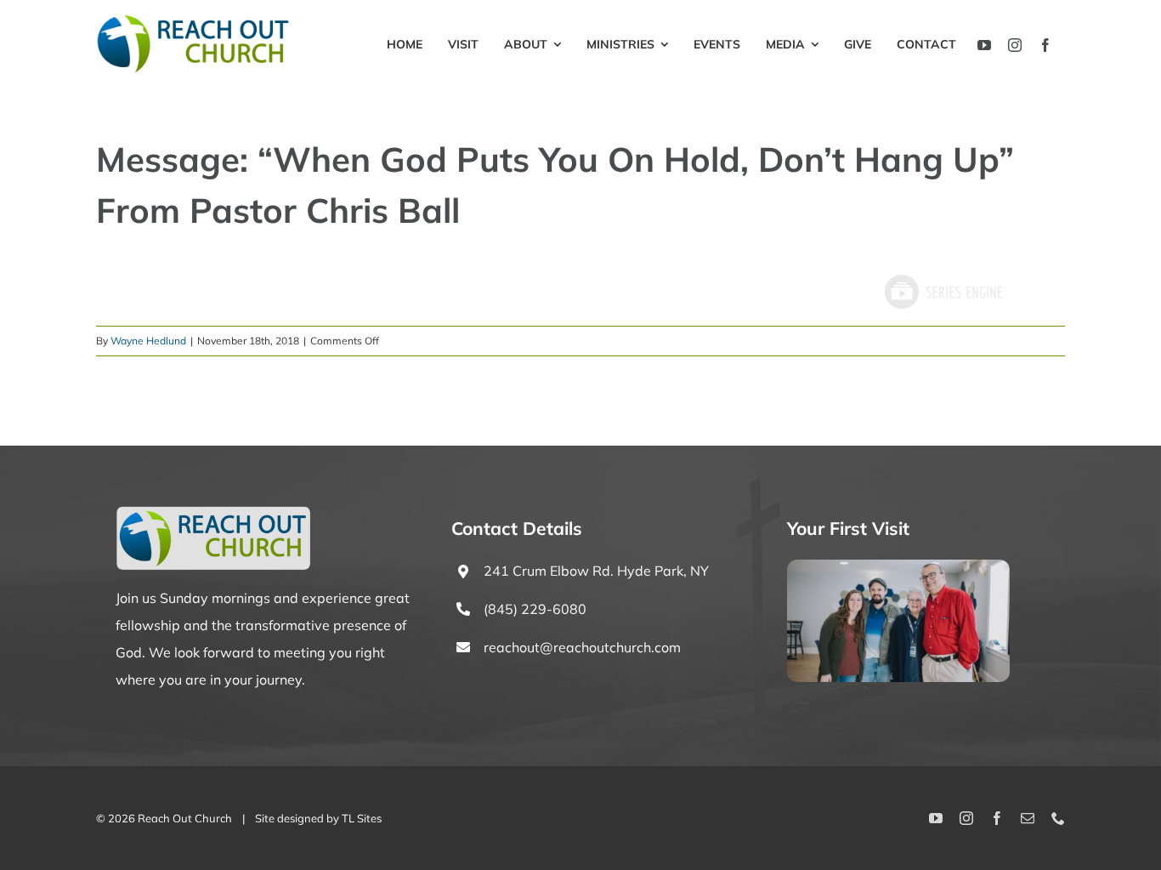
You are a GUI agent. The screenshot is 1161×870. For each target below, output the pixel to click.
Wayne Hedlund (148, 340)
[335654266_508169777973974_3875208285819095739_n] (898, 566)
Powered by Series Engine (942, 292)
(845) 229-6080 (535, 608)
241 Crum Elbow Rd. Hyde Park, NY (596, 570)
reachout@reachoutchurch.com (582, 647)
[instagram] (1015, 45)
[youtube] (984, 45)
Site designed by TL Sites (318, 818)
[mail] (1027, 818)
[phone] (1058, 818)
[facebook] (1045, 45)
